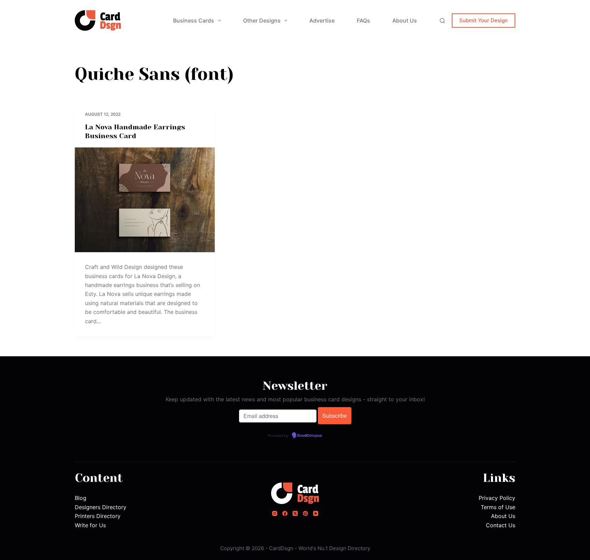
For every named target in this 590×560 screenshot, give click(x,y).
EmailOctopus (309, 435)
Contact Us (500, 525)
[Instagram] (274, 513)
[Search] (442, 20)
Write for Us (90, 525)
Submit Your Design (483, 20)
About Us (404, 20)
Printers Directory (98, 516)
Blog (80, 497)
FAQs (363, 20)
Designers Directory (100, 507)
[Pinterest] (305, 513)
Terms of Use (498, 507)
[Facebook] (284, 513)
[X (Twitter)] (295, 513)
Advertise (322, 20)
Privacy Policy (497, 497)
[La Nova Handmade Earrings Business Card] (145, 200)
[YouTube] (315, 513)
